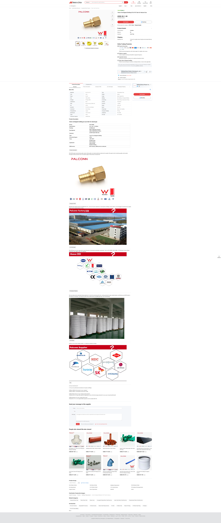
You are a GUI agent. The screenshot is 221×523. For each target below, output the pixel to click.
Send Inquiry (125, 22)
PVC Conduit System (114, 487)
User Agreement (116, 518)
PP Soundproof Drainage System (137, 487)
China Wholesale (105, 514)
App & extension (138, 5)
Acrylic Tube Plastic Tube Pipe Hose (120, 500)
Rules (151, 5)
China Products (88, 514)
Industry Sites (118, 514)
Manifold (112, 489)
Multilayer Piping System (114, 485)
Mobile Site (135, 514)
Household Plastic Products (85, 8)
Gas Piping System (72, 487)
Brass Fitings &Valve (93, 489)
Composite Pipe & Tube (74, 500)
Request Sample (138, 25)
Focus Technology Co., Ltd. (103, 518)
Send (78, 424)
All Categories (73, 5)
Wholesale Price (112, 514)
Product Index (130, 514)
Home (70, 8)
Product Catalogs (85, 482)
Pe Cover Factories (73, 505)
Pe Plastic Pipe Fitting (136, 505)
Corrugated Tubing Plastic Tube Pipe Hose (104, 500)
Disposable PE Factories (83, 505)
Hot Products (82, 514)
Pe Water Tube (119, 505)
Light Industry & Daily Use (76, 8)
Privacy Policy (127, 518)
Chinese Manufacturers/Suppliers (97, 514)
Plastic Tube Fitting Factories (104, 505)
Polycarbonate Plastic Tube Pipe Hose (136, 500)
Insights (139, 514)
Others (132, 489)
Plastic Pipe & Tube (84, 500)
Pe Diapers (145, 505)
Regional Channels (124, 514)
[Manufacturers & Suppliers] (75, 2)
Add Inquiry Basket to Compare (92, 48)
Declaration (122, 518)
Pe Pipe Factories (93, 505)
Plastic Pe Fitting (127, 505)
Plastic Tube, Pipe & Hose (95, 8)
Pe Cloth (112, 505)
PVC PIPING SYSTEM (93, 487)
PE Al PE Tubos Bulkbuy (74, 508)
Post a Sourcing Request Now (101, 424)
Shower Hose (92, 500)
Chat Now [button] (144, 22)
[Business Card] (150, 89)
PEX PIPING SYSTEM (73, 485)
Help (131, 5)
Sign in (151, 3)
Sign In (119, 79)
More (70, 510)
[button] (127, 87)
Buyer (125, 5)
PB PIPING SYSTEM (93, 485)
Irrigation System (72, 489)
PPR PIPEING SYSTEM (135, 485)
